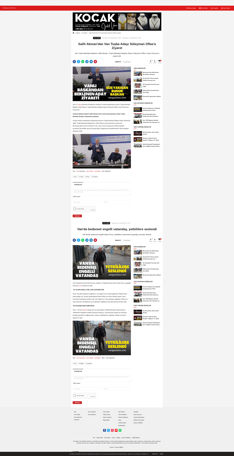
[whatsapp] (82, 61)
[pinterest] (95, 61)
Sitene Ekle (100, 437)
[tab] (78, 184)
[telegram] (87, 61)
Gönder (77, 216)
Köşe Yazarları (107, 417)
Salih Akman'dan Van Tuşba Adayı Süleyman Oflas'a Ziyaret (105, 33)
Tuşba (79, 104)
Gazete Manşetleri (139, 417)
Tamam (161, 454)
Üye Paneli (226, 8)
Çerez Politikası (126, 437)
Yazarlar (215, 8)
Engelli (84, 310)
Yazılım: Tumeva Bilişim (116, 447)
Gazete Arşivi (122, 422)
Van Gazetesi (80, 358)
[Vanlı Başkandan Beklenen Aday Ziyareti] (102, 83)
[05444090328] (120, 430)
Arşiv (119, 420)
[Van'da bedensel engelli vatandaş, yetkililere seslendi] (102, 262)
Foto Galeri (204, 8)
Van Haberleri (92, 414)
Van (77, 171)
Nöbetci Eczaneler (139, 420)
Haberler (78, 33)
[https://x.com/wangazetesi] (108, 430)
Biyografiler (106, 420)
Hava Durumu (138, 414)
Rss (94, 437)
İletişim (118, 437)
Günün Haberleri (123, 417)
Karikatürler (121, 425)
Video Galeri (192, 8)
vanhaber (97, 171)
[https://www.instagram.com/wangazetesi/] (112, 430)
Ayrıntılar (155, 454)
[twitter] (78, 61)
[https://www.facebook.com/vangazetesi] (104, 430)
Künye (113, 437)
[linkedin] (91, 61)
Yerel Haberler (122, 414)
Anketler (136, 412)
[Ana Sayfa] (73, 33)
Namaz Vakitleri (138, 422)
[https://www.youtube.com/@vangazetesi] (116, 430)
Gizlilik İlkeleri (136, 437)
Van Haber (84, 33)
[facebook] (74, 61)
